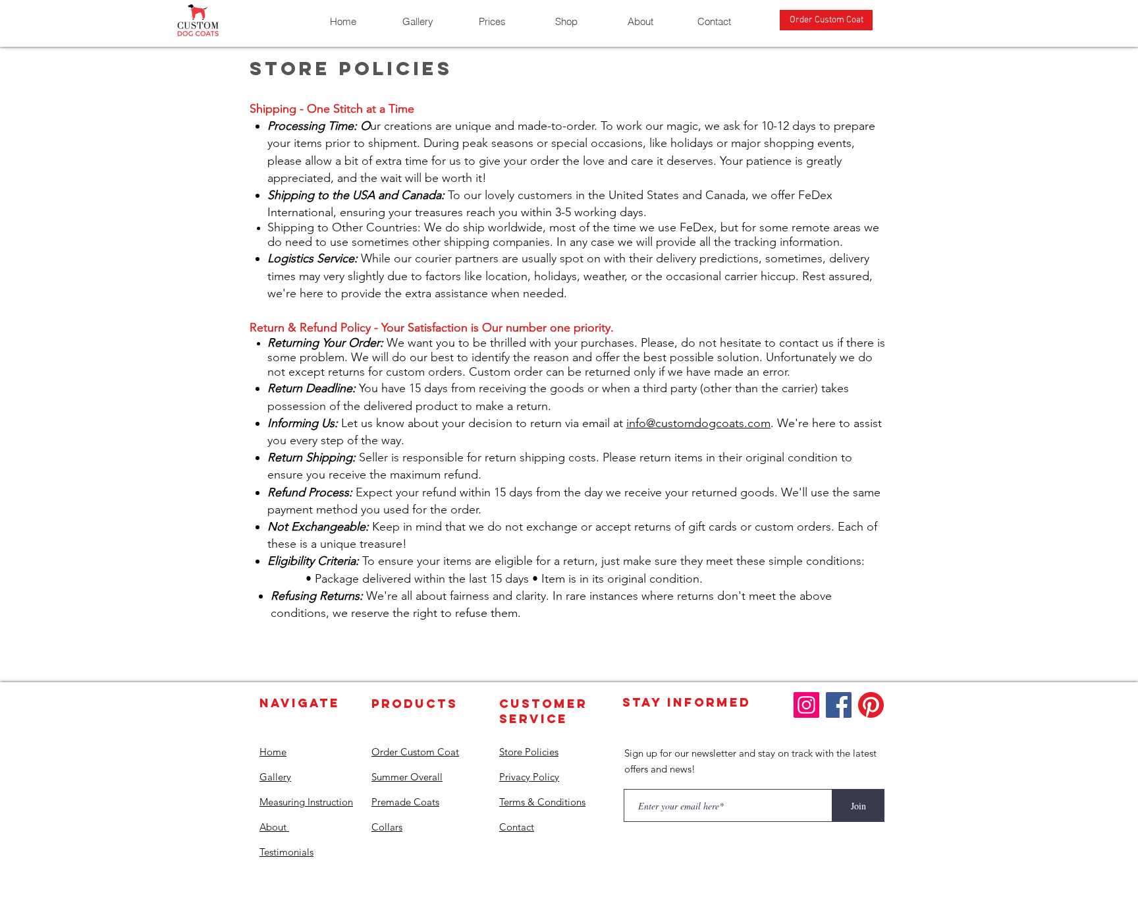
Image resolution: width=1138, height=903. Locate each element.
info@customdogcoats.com (698, 423)
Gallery (275, 777)
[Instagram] (806, 705)
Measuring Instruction (306, 802)
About (274, 827)
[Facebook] (839, 705)
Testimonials (286, 852)
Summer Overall (407, 777)
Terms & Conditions (542, 802)
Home (272, 751)
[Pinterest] (871, 705)
